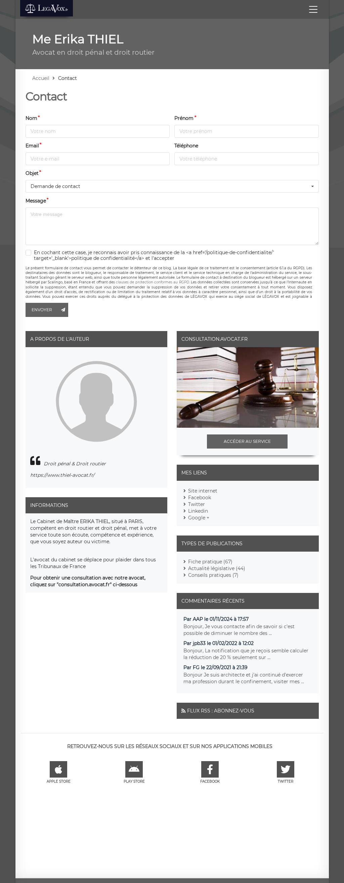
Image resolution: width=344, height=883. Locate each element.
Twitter (196, 504)
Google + (198, 518)
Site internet (202, 491)
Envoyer (42, 309)
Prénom (184, 118)
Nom (31, 118)
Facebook (199, 498)
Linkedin (198, 511)
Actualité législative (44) (216, 568)
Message (36, 201)
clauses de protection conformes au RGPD (152, 282)
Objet (32, 173)
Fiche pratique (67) (210, 562)
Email (32, 146)
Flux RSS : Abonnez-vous (220, 711)
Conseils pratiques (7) (213, 575)
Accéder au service (247, 441)
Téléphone (186, 146)
